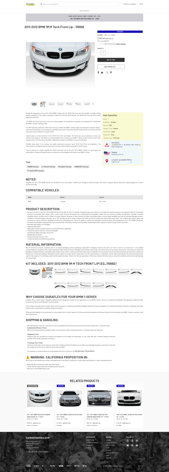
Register (133, 4)
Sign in (127, 4)
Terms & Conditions (92, 442)
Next (93, 104)
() (142, 4)
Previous (27, 104)
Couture (108, 450)
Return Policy (90, 440)
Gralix (107, 448)
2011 (100, 201)
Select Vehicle (84, 11)
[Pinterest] (111, 72)
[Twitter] (107, 72)
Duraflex (108, 440)
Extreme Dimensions (112, 453)
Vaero (108, 455)
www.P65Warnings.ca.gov (42, 368)
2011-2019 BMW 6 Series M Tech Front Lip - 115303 (69, 416)
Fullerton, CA (115, 162)
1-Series (62, 201)
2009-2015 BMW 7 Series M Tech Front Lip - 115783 (129, 416)
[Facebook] (98, 72)
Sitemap (88, 448)
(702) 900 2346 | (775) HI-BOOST (38, 452)
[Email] (102, 72)
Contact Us (89, 445)
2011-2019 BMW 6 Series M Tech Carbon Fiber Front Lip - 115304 (98, 416)
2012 (104, 201)
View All (108, 458)
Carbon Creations (111, 442)
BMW (29, 201)
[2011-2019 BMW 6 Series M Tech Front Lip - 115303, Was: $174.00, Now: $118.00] (69, 398)
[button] (120, 44)
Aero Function (110, 445)
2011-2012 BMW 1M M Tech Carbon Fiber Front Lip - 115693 (38, 416)
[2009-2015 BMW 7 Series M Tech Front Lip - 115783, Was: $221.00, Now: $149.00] (129, 398)
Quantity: (100, 48)
